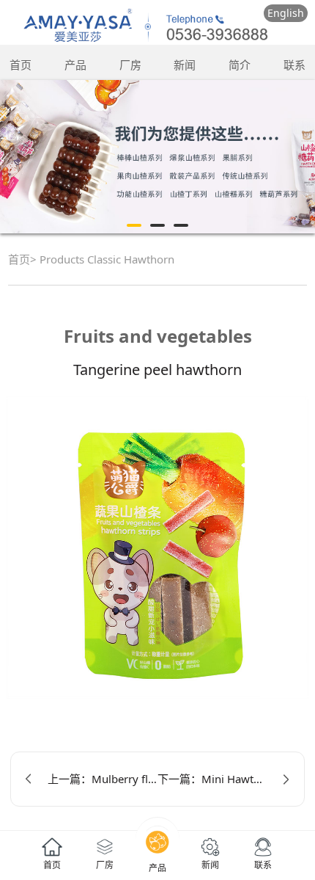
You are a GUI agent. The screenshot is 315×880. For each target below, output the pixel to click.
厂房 (130, 64)
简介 (240, 64)
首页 (21, 64)
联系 (294, 64)
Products (62, 259)
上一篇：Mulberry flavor (103, 778)
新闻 (185, 64)
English (285, 13)
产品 (75, 64)
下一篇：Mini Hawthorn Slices (223, 778)
